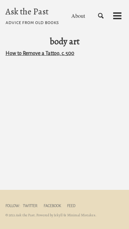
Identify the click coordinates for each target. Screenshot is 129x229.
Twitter (30, 206)
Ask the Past (32, 15)
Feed (71, 206)
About (78, 15)
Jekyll (58, 215)
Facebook (52, 206)
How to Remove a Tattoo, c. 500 (40, 53)
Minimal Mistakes (81, 215)
